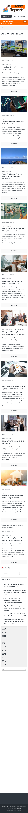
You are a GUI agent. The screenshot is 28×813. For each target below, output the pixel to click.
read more (14, 91)
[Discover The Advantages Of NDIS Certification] (14, 423)
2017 (4, 657)
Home (3, 27)
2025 (4, 629)
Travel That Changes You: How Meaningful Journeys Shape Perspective (12, 176)
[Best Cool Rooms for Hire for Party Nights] (14, 48)
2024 (4, 632)
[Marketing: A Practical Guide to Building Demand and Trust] (14, 263)
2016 (4, 661)
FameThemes (17, 810)
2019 (4, 650)
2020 (4, 647)
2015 (4, 665)
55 (12, 568)
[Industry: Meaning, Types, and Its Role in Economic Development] (14, 526)
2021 (4, 643)
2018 (4, 654)
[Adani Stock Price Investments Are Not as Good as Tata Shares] (14, 103)
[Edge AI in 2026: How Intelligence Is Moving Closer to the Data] (14, 211)
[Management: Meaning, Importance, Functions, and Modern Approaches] (14, 317)
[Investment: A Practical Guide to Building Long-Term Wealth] (14, 477)
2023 (4, 636)
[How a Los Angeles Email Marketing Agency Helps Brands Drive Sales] (14, 368)
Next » (17, 568)
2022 (4, 640)
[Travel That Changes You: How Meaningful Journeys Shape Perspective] (14, 156)
